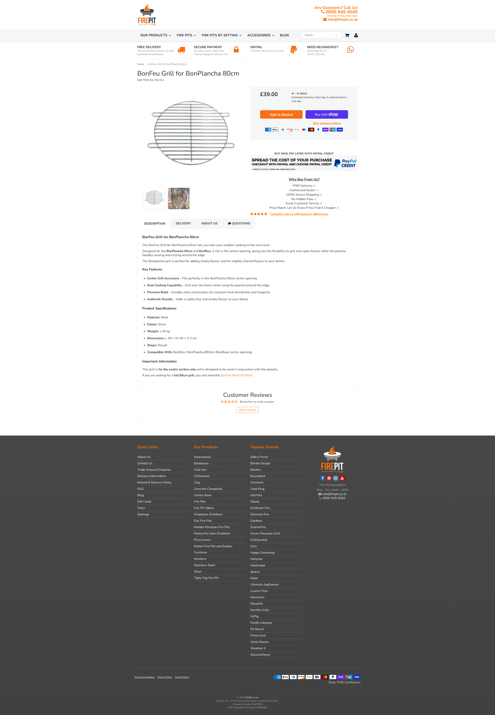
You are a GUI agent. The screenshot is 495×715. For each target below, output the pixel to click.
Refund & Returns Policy (154, 482)
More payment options (327, 123)
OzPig (254, 616)
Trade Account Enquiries (154, 470)
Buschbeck (257, 476)
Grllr (253, 546)
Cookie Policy (182, 677)
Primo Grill (258, 635)
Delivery (183, 223)
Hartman (256, 559)
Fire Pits (184, 35)
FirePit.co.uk (251, 697)
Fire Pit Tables (204, 508)
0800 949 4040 (342, 12)
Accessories (259, 35)
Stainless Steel (204, 565)
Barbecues (201, 463)
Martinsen (257, 597)
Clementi (256, 482)
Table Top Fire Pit (206, 578)
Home (140, 64)
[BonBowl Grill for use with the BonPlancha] (191, 137)
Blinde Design (260, 463)
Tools (141, 508)
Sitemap (143, 514)
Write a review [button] (247, 410)
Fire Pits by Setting (220, 35)
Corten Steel (203, 495)
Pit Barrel (257, 629)
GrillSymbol (258, 540)
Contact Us (145, 463)
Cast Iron (200, 470)
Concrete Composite (208, 489)
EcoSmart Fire (260, 508)
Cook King (257, 489)
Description (154, 224)
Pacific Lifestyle (261, 623)
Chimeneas (202, 476)
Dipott (254, 501)
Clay (197, 482)
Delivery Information (151, 476)
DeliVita (256, 495)
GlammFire (258, 527)
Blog (284, 35)
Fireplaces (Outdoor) (208, 514)
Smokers (200, 559)
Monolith (256, 604)
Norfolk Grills (259, 610)
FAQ (140, 489)
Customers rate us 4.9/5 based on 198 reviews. (299, 214)
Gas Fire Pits (203, 521)
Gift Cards (144, 501)
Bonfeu (159, 80)
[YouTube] (342, 478)
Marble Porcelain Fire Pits (212, 527)
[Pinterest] (329, 478)
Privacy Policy (164, 677)
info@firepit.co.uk (343, 19)
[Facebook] (322, 478)
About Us (209, 223)
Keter (254, 578)
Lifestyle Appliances (264, 584)
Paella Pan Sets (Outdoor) (212, 533)
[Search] (336, 35)
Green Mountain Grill (265, 533)
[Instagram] (336, 478)
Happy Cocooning (262, 553)
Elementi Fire (259, 514)
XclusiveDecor (260, 655)
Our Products (153, 35)
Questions (240, 223)
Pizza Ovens (202, 540)
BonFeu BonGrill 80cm (237, 375)
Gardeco (256, 521)
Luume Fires (259, 591)
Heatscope (257, 565)
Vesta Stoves (259, 642)
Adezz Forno (259, 457)
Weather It (257, 648)
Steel (197, 571)
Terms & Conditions (144, 677)
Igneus (255, 572)
